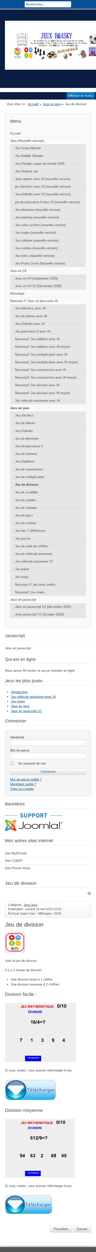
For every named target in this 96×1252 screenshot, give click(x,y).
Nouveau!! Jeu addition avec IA (37, 339)
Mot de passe (20, 750)
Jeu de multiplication (29, 477)
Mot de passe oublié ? (26, 779)
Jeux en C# (18, 271)
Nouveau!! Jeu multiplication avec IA (41, 354)
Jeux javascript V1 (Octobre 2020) (39, 614)
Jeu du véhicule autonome (33, 554)
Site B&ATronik (16, 853)
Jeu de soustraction (29, 469)
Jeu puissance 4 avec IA (32, 331)
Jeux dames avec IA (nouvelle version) (42, 179)
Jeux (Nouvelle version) (27, 141)
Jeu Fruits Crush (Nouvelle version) (40, 263)
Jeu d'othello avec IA (30, 324)
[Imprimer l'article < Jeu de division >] (89, 894)
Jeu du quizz (24, 515)
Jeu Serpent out (26, 171)
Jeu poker (22, 569)
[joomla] (34, 830)
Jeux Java (30, 904)
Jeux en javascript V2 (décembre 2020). (43, 607)
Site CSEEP (14, 861)
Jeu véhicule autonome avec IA (37, 400)
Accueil (33, 104)
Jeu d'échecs (24, 415)
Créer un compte (22, 789)
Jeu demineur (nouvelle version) (37, 210)
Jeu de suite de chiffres (31, 546)
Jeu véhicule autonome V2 (34, 561)
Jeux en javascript (23, 599)
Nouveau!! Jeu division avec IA (37, 385)
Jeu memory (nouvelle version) (37, 217)
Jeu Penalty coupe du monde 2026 (39, 164)
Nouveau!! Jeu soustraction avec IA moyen (46, 377)
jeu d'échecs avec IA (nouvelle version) (43, 186)
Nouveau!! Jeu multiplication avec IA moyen (46, 362)
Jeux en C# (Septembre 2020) (36, 278)
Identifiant (17, 737)
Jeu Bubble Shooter (29, 156)
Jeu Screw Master (28, 148)
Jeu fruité (21, 577)
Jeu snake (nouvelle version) (35, 232)
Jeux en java (52, 104)
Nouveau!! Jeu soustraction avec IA (40, 370)
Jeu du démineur (27, 438)
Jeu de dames (25, 423)
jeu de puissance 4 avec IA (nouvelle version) (47, 202)
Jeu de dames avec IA (31, 316)
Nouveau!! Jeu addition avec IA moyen (42, 347)
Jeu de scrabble (26, 492)
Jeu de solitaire (26, 508)
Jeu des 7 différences (30, 531)
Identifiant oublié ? (23, 784)
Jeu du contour (25, 523)
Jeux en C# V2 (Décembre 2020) (38, 286)
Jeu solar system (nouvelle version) (40, 225)
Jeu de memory (26, 454)
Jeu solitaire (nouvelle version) (36, 240)
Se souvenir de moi (32, 763)
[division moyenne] (28, 1214)
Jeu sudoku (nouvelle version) (36, 248)
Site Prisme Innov (18, 868)
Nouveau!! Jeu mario (30, 592)
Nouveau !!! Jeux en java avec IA (34, 301)
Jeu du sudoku (25, 500)
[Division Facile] (30, 1100)
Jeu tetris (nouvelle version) (34, 256)
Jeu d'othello (24, 431)
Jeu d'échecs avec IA (30, 308)
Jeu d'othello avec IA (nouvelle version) (43, 194)
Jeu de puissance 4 (29, 446)
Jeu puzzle (23, 538)
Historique (17, 293)
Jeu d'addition (24, 461)
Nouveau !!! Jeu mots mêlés (35, 584)
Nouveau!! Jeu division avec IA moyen (42, 393)
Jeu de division (26, 484)
